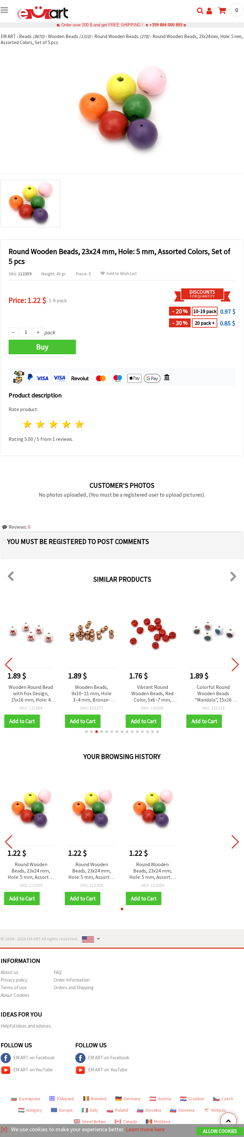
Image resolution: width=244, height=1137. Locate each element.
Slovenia (186, 1110)
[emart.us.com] (42, 12)
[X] (4, 1129)
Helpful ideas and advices (26, 1026)
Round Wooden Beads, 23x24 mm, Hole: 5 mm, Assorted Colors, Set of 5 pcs (31, 871)
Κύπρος (219, 1110)
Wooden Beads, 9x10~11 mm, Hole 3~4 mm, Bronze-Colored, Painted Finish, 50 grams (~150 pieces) (91, 694)
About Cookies (15, 995)
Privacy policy (14, 980)
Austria (164, 1098)
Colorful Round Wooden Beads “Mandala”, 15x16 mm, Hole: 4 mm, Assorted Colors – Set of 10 (213, 694)
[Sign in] (209, 11)
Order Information (72, 980)
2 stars (40, 424)
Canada (130, 1121)
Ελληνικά (65, 1098)
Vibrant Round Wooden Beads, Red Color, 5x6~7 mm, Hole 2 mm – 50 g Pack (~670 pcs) (152, 694)
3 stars (53, 424)
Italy (94, 1110)
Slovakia (153, 1110)
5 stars (79, 424)
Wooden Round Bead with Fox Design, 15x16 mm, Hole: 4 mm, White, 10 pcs (31, 694)
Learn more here (145, 1129)
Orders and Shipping (74, 987)
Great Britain (94, 1121)
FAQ (58, 972)
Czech (227, 1098)
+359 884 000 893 (165, 25)
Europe (66, 1110)
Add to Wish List (121, 273)
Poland (121, 1110)
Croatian (196, 1098)
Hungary (34, 1110)
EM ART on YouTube (33, 1070)
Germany (132, 1098)
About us (9, 972)
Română (98, 1098)
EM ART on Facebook (34, 1058)
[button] (86, 731)
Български (29, 1098)
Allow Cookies (220, 1131)
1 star (27, 424)
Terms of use (14, 987)
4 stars (66, 424)
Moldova (162, 1121)
